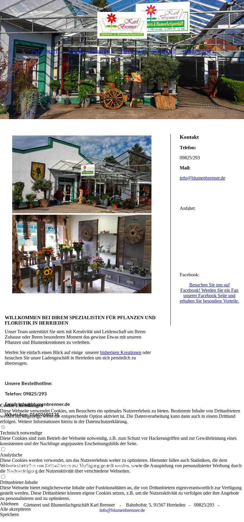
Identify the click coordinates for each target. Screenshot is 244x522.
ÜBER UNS (133, 51)
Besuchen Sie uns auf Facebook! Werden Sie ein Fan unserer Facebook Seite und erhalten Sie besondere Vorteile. (209, 292)
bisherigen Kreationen (120, 352)
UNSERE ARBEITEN (88, 51)
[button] (122, 504)
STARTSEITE (45, 51)
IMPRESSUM (197, 51)
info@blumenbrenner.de (202, 177)
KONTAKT (164, 51)
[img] (122, 59)
